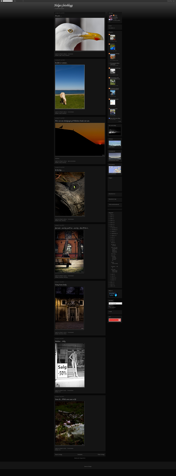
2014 (111, 222)
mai (112, 240)
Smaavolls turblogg (114, 53)
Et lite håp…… (60, 170)
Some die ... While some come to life (65, 399)
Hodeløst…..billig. (60, 341)
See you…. (58, 16)
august (113, 235)
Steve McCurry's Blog (115, 118)
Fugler (60, 55)
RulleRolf (112, 44)
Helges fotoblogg (63, 5)
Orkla (60, 220)
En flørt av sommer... (61, 63)
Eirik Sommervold (114, 99)
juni (112, 239)
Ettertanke (61, 277)
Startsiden (79, 454)
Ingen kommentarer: (72, 161)
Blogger (89, 466)
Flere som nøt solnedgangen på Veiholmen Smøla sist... (114, 250)
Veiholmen (67, 55)
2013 (111, 224)
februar (113, 277)
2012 (111, 226)
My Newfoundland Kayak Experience (114, 89)
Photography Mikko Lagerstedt (114, 64)
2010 (111, 284)
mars (112, 276)
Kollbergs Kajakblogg (115, 68)
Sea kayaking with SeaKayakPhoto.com (115, 78)
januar (112, 279)
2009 (111, 285)
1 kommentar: (70, 53)
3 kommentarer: (71, 111)
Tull (60, 391)
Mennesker (61, 333)
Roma (65, 333)
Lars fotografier (113, 108)
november (113, 229)
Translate (114, 307)
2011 (111, 282)
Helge (116, 15)
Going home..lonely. (61, 285)
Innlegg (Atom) (82, 458)
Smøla (63, 55)
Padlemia (112, 34)
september (113, 233)
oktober (113, 231)
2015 (111, 220)
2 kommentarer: (71, 332)
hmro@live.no (112, 28)
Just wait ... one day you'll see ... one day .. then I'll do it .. (71, 228)
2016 (111, 218)
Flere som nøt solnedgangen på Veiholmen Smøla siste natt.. (72, 121)
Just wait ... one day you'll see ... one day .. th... (114, 258)
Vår (59, 449)
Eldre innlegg (101, 454)
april (112, 274)
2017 (111, 216)
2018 (111, 214)
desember (113, 227)
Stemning (64, 162)
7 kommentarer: (71, 275)
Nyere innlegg (58, 454)
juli (112, 237)
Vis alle (120, 121)
